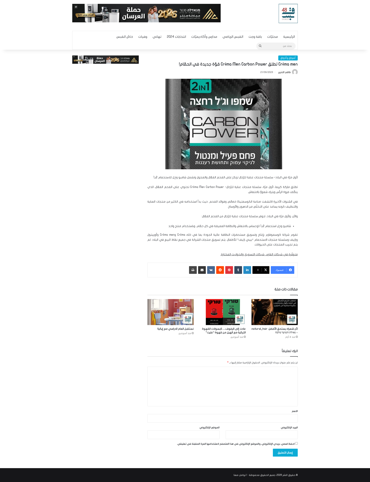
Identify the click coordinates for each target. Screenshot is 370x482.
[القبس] (288, 13)
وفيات (142, 36)
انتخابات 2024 (176, 36)
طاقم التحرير (284, 72)
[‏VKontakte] (211, 270)
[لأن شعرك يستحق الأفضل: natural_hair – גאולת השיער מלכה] (274, 312)
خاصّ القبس (124, 36)
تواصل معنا (240, 475)
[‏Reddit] (220, 270)
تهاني (157, 36)
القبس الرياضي (233, 36)
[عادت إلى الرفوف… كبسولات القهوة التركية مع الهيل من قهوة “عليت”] (222, 312)
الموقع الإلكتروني (209, 427)
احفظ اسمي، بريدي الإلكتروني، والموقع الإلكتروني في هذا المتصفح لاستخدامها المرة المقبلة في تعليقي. (236, 444)
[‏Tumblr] (238, 270)
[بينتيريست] (229, 270)
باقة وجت (255, 36)
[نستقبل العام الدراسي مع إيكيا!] (170, 312)
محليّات (272, 36)
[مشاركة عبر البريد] (202, 270)
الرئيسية (289, 36)
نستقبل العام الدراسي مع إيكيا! (175, 328)
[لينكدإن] (247, 270)
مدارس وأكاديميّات (204, 36)
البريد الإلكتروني (289, 427)
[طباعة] (193, 270)
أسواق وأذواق (288, 58)
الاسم (295, 411)
